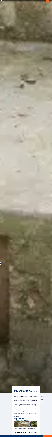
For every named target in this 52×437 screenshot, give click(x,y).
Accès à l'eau (15, 388)
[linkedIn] (42, 396)
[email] (42, 397)
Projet (18, 388)
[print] (42, 399)
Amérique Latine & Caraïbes (22, 388)
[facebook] (42, 395)
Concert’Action (15, 428)
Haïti (25, 388)
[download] (42, 400)
